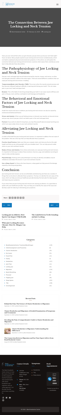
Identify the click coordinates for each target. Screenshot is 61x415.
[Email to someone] (23, 197)
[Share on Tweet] (12, 197)
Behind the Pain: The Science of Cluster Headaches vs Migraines (27, 304)
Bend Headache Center (18, 32)
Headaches (9, 261)
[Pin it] (20, 197)
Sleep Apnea (9, 280)
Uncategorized (10, 285)
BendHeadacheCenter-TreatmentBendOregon (19, 245)
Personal (8, 275)
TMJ (7, 283)
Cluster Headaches (11, 250)
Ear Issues (9, 253)
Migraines (9, 269)
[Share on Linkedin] (17, 197)
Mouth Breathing (11, 272)
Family (8, 258)
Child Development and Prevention (16, 248)
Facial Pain (9, 256)
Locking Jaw (47, 32)
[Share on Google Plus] (15, 197)
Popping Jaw (9, 277)
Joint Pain (9, 264)
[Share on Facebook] (9, 197)
